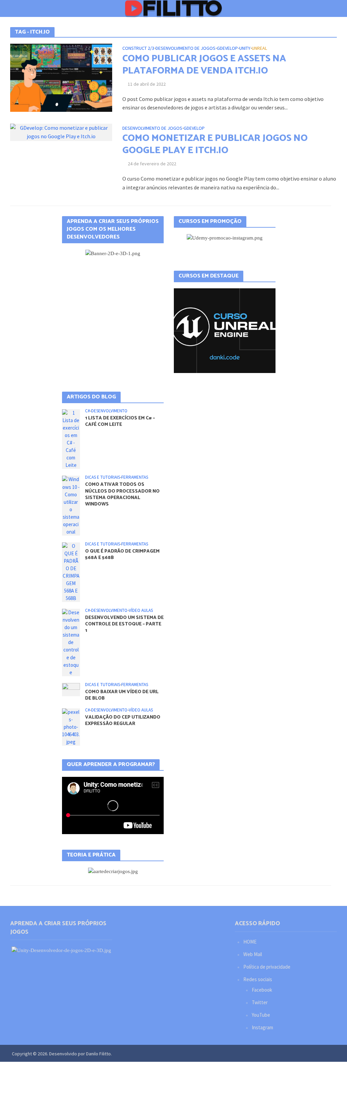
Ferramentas (134, 477)
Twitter (260, 1002)
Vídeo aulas (141, 610)
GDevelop (227, 48)
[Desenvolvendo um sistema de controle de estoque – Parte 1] (71, 642)
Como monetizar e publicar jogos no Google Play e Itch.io (215, 144)
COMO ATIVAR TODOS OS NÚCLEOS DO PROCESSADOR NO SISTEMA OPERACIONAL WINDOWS (122, 494)
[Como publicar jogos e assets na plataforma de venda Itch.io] (61, 77)
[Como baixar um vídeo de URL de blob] (71, 689)
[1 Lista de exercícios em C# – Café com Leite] (71, 438)
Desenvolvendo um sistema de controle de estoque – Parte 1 (124, 624)
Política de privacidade (266, 967)
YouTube (261, 1015)
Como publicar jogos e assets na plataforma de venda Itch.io (204, 65)
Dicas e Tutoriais (102, 477)
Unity (244, 48)
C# (87, 411)
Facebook (262, 990)
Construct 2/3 (138, 48)
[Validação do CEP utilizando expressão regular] (71, 726)
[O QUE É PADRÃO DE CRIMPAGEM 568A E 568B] (71, 571)
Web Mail (252, 954)
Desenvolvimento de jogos (186, 48)
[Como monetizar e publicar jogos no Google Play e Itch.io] (61, 131)
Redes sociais (257, 979)
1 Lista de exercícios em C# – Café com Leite (120, 421)
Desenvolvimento (109, 411)
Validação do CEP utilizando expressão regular (122, 720)
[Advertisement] (113, 313)
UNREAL (259, 48)
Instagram (262, 1027)
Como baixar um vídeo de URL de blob (122, 695)
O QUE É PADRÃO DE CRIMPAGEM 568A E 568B (122, 554)
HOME (250, 941)
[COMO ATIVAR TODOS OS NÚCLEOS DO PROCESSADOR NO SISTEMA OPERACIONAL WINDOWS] (71, 505)
